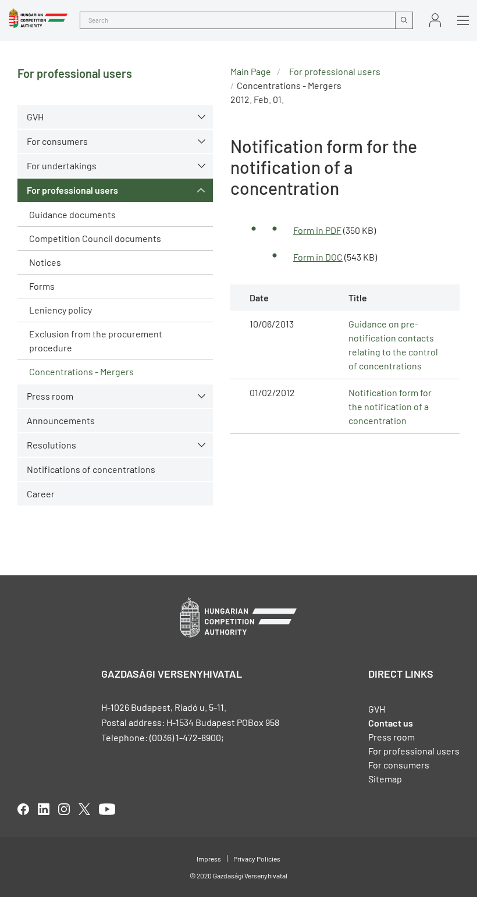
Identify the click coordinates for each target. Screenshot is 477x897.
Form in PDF (317, 230)
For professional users (72, 189)
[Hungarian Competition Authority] (38, 18)
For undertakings (62, 165)
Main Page (250, 71)
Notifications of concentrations (91, 469)
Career (41, 493)
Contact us (390, 722)
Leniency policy (60, 309)
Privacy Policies (256, 859)
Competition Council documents (95, 238)
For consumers (398, 764)
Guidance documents (72, 214)
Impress (209, 859)
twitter (84, 809)
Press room (50, 395)
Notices (45, 262)
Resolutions (51, 444)
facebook (23, 809)
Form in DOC (318, 256)
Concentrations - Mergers (81, 371)
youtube (107, 809)
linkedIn (43, 809)
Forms (42, 285)
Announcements (61, 420)
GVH (35, 116)
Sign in (435, 20)
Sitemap (385, 778)
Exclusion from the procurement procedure (95, 340)
